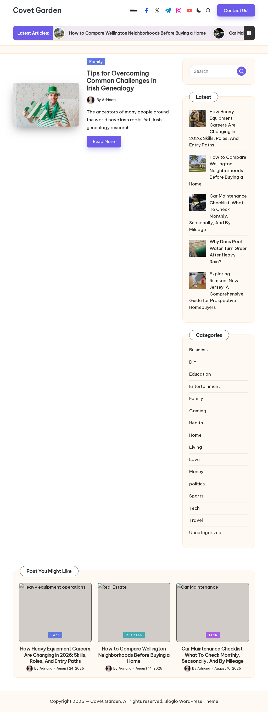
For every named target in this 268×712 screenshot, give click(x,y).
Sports (196, 496)
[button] (236, 10)
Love (194, 459)
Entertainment (204, 386)
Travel (196, 520)
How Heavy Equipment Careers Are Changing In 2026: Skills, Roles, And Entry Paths (55, 655)
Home (195, 435)
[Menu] (133, 10)
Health (196, 423)
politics (197, 484)
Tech (194, 508)
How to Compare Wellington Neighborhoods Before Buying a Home (126, 33)
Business (198, 350)
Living (195, 447)
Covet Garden (37, 10)
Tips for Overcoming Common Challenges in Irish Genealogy (122, 80)
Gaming (197, 411)
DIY (192, 362)
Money (196, 471)
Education (200, 374)
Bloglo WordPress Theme (191, 701)
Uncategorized (205, 532)
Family (96, 61)
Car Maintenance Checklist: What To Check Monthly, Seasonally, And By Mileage (213, 655)
